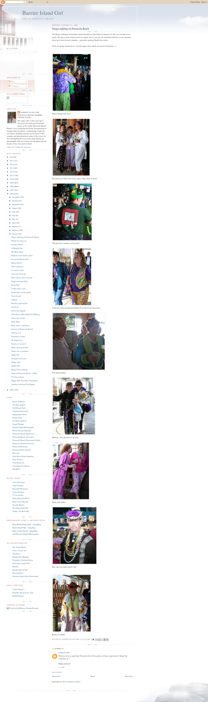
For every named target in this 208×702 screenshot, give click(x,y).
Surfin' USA (15, 366)
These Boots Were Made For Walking (25, 314)
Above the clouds (18, 318)
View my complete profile (19, 147)
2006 (12, 193)
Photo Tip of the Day (20, 501)
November (16, 197)
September (16, 204)
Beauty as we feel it (18, 344)
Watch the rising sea (19, 240)
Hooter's (15, 566)
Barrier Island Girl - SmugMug (24, 527)
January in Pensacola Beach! (22, 329)
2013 (12, 168)
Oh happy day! (17, 340)
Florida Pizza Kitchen (20, 557)
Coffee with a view (18, 288)
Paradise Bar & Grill (20, 570)
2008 (12, 186)
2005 (12, 390)
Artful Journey (17, 485)
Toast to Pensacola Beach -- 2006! (24, 373)
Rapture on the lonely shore (22, 255)
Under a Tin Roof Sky (20, 511)
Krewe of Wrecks (18, 401)
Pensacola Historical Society (23, 443)
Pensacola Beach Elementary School (26, 440)
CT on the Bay (18, 495)
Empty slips (15, 362)
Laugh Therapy (18, 424)
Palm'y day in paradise (19, 351)
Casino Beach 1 (18, 589)
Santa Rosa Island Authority (23, 456)
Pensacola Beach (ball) (20, 259)
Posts (12, 81)
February (15, 230)
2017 (12, 160)
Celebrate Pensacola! (20, 411)
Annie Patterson (18, 482)
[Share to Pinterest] (107, 639)
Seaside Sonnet (17, 244)
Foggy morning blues (19, 281)
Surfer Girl (15, 355)
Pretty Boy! (15, 321)
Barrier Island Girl (42, 12)
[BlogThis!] (99, 639)
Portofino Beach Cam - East (22, 592)
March (14, 226)
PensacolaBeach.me (20, 446)
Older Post (129, 676)
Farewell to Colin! (18, 336)
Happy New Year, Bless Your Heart (24, 380)
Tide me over (16, 332)
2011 (12, 175)
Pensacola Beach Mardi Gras (23, 433)
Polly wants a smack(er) (20, 325)
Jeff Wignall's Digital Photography (25, 534)
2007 (12, 190)
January (15, 234)
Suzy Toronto (17, 459)
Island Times (17, 417)
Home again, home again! (21, 292)
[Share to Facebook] (104, 639)
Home (92, 676)
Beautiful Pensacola (20, 488)
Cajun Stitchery (18, 492)
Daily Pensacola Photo (21, 498)
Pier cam (15, 453)
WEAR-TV (16, 469)
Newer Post (56, 676)
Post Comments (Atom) (71, 681)
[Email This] (96, 639)
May (14, 219)
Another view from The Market (23, 384)
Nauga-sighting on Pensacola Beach (25, 237)
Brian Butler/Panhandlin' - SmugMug (26, 524)
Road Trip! (15, 285)
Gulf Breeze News (19, 408)
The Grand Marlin (19, 547)
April (14, 222)
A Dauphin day (17, 248)
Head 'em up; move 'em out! (21, 277)
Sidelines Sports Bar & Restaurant (25, 576)
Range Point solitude (19, 369)
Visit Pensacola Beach (20, 466)
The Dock (16, 553)
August (15, 208)
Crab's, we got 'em (19, 550)
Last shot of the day (18, 274)
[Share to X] (102, 639)
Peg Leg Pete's (17, 573)
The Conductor (17, 266)
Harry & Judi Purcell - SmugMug (24, 531)
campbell (62, 652)
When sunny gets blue (19, 347)
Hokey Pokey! (16, 263)
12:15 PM (61, 667)
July (14, 211)
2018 (12, 157)
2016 (12, 164)
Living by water (17, 270)
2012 (12, 171)
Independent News (19, 414)
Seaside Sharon (18, 505)
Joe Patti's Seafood (19, 421)
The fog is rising (17, 377)
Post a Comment (57, 672)
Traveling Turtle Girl (20, 508)
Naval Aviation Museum (21, 430)
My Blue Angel (17, 252)
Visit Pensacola (18, 462)
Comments (14, 86)
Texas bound (16, 296)
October (15, 200)
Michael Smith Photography (23, 427)
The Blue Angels (18, 405)
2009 (12, 182)
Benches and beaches (19, 303)
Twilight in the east (18, 358)
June (14, 215)
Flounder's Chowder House (22, 560)
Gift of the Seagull (18, 310)
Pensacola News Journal (21, 450)
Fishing (14, 299)
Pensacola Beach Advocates (23, 437)
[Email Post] (92, 639)
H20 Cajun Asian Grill (21, 563)
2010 (12, 179)
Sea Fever (15, 307)
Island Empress (18, 596)
